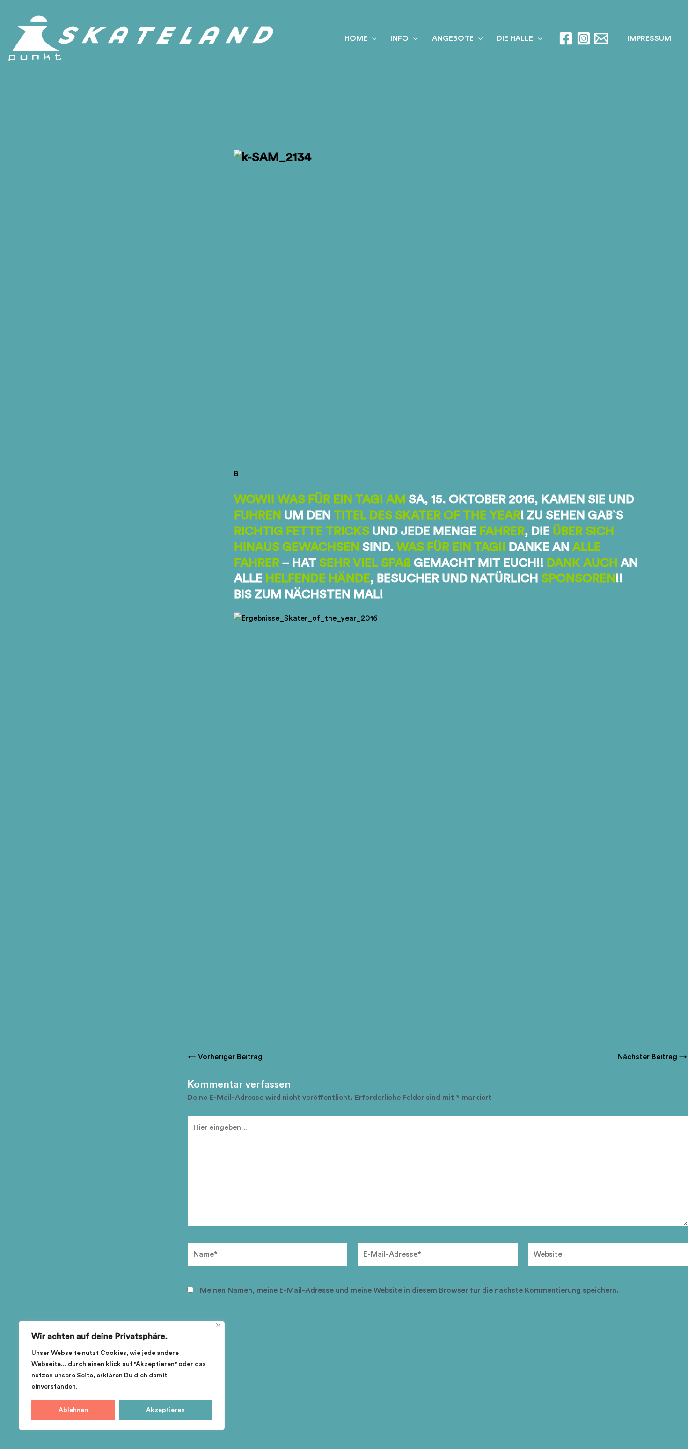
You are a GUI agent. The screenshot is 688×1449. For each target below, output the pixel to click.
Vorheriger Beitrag (225, 1057)
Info (399, 38)
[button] (649, 38)
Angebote (453, 38)
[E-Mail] (601, 38)
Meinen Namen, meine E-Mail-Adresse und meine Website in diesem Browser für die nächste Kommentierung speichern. (409, 1290)
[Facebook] (566, 38)
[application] (372, 38)
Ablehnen (73, 1410)
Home (355, 38)
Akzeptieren (165, 1410)
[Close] (218, 1325)
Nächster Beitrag (652, 1057)
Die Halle (515, 38)
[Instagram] (584, 38)
